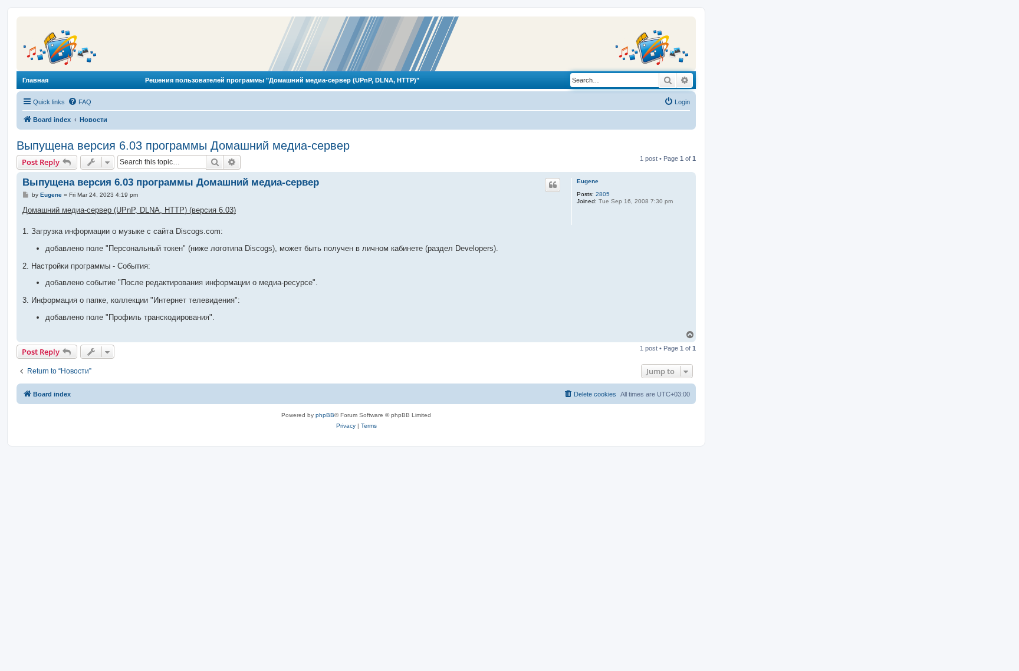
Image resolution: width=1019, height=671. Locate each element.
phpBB (324, 415)
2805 (603, 194)
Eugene (588, 181)
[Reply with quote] (552, 185)
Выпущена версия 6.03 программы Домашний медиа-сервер (183, 145)
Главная (35, 80)
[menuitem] (79, 102)
